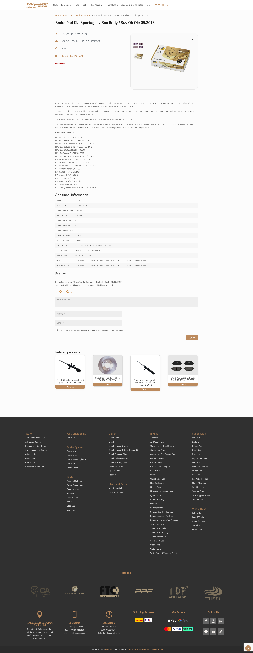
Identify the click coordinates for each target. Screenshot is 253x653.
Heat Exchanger (157, 483)
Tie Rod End (197, 499)
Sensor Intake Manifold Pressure (164, 520)
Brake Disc (71, 451)
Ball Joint (196, 438)
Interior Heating (157, 499)
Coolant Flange (157, 458)
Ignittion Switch (115, 488)
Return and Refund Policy (152, 649)
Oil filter (153, 503)
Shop (55, 5)
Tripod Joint (197, 525)
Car (77, 5)
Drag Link (196, 454)
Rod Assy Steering (200, 479)
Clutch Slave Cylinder (118, 462)
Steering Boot (198, 491)
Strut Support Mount (201, 495)
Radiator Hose (156, 508)
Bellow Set (196, 513)
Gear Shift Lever (116, 466)
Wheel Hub (197, 529)
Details (70, 387)
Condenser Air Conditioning (162, 446)
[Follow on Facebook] (206, 621)
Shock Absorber (199, 483)
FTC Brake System (80, 15)
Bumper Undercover (75, 481)
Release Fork (114, 471)
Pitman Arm (197, 471)
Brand (66, 15)
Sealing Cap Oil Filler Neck (162, 512)
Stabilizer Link (198, 487)
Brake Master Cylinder (76, 459)
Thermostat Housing (159, 532)
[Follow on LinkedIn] (213, 631)
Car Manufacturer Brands (36, 450)
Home (58, 15)
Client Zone (30, 458)
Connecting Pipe (157, 450)
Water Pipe (155, 545)
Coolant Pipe (156, 462)
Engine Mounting (199, 458)
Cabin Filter (72, 438)
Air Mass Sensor (157, 442)
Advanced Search (33, 442)
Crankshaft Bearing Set (160, 466)
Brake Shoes (72, 468)
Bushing (195, 442)
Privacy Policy (135, 649)
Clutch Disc (114, 438)
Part (84, 5)
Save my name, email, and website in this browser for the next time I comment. (91, 330)
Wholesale (113, 5)
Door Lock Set (73, 489)
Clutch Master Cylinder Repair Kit (123, 450)
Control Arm (197, 446)
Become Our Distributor (132, 5)
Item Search (67, 5)
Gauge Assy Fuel (157, 479)
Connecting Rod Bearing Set (162, 454)
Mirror (69, 501)
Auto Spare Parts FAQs (35, 438)
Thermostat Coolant (159, 528)
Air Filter (154, 438)
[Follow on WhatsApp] (221, 621)
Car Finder (71, 510)
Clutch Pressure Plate (118, 454)
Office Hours (109, 623)
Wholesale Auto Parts (34, 466)
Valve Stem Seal (157, 541)
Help (148, 5)
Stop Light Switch (158, 524)
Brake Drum (72, 455)
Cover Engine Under (75, 485)
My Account (96, 5)
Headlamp (71, 493)
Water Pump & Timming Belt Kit (164, 553)
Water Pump (155, 549)
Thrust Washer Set (158, 536)
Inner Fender (72, 497)
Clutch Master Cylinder (119, 446)
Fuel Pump (155, 471)
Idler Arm (196, 462)
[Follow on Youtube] (206, 631)
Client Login (30, 454)
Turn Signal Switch (117, 492)
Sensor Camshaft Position (161, 516)
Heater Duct (155, 487)
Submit (192, 338)
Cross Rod (196, 450)
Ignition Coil (155, 495)
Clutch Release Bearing (119, 458)
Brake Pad (71, 463)
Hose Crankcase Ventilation (162, 491)
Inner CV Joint (198, 517)
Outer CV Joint (198, 521)
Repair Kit (113, 475)
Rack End (196, 475)
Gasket (153, 475)
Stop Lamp (72, 506)
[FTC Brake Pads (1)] (170, 59)
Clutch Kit (113, 442)
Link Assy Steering (200, 466)
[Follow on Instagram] (213, 621)
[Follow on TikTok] (221, 631)
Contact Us (30, 462)
